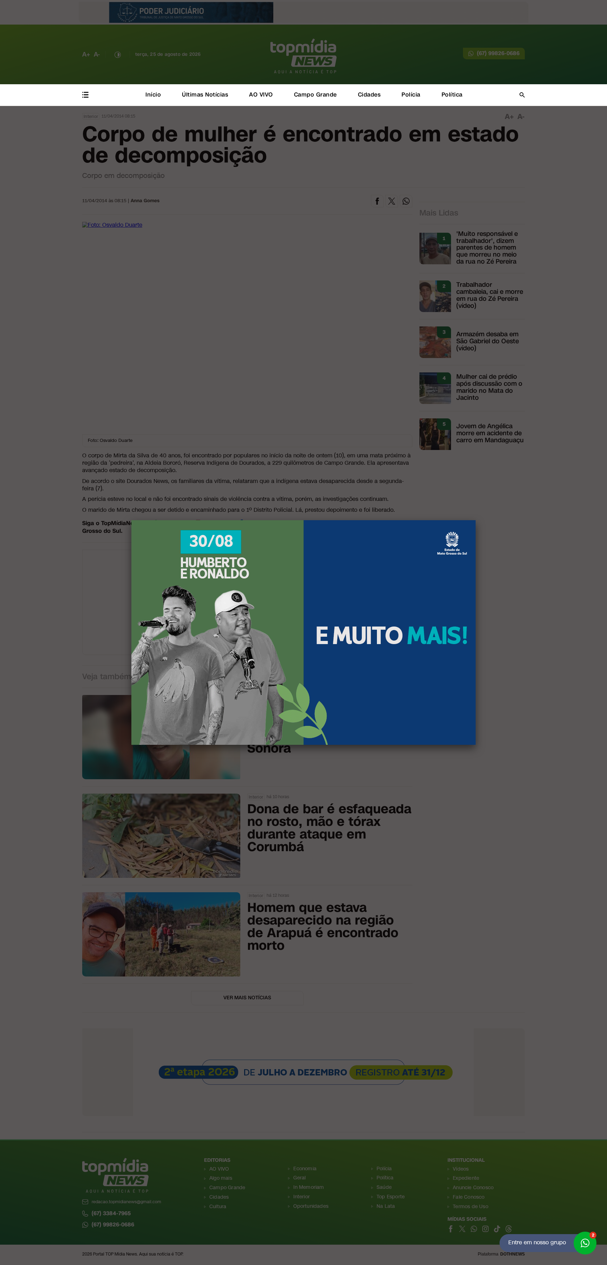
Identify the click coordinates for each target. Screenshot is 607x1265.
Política (452, 95)
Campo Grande (315, 95)
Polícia (411, 95)
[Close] (475, 520)
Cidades (369, 95)
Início (153, 95)
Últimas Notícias (205, 95)
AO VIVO (261, 95)
